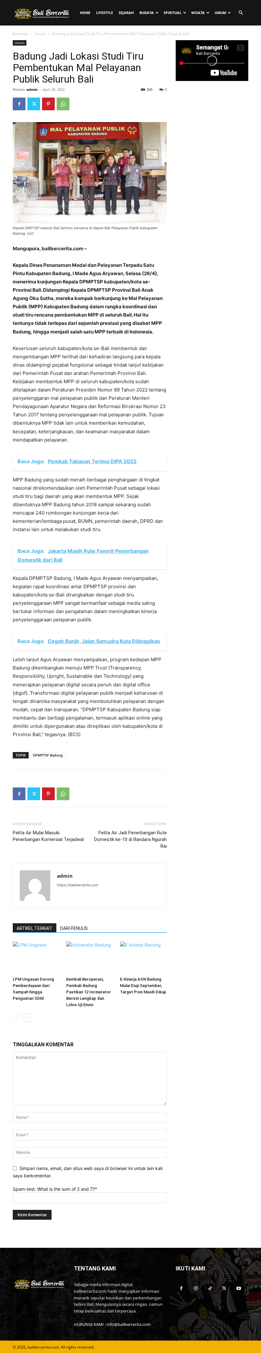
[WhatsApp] (63, 104)
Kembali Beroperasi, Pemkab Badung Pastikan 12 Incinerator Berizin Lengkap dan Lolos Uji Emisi (88, 992)
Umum (220, 12)
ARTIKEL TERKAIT (35, 928)
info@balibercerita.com (129, 1324)
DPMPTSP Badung (48, 755)
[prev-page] (17, 1017)
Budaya (146, 12)
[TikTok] (209, 1288)
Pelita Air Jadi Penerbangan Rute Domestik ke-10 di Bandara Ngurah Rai (130, 839)
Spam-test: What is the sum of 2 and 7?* (55, 1189)
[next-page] (27, 1017)
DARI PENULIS (74, 928)
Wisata (198, 12)
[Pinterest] (48, 104)
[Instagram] (195, 1288)
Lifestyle (104, 12)
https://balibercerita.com (77, 885)
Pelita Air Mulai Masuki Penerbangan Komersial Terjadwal (48, 836)
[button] (240, 13)
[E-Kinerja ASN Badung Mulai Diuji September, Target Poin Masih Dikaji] (143, 957)
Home (85, 12)
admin (32, 89)
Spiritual (172, 12)
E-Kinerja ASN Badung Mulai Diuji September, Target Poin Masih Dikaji (143, 985)
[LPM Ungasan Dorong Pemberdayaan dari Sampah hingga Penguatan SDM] (36, 957)
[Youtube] (238, 1288)
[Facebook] (19, 104)
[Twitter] (33, 104)
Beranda (20, 33)
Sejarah (126, 12)
